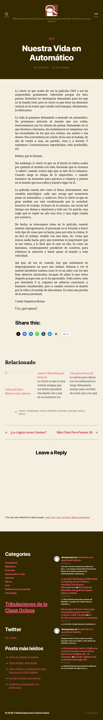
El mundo (10, 570)
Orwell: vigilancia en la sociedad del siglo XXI (78, 658)
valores (22, 414)
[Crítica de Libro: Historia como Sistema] (19, 379)
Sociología (10, 593)
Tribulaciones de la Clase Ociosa (26, 607)
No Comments (62, 67)
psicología (61, 411)
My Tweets (11, 637)
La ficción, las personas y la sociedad (79, 616)
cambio (22, 411)
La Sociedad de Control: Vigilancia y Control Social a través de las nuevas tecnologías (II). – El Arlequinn (79, 652)
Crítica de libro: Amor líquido (23, 663)
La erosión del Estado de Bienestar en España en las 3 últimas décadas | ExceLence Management (79, 583)
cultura (43, 411)
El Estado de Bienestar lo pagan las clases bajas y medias (76, 590)
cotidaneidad (33, 411)
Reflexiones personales (17, 589)
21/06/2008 (43, 67)
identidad (51, 411)
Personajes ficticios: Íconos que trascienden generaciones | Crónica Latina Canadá (77, 612)
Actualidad (11, 562)
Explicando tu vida (15, 574)
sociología (72, 411)
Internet (9, 578)
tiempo (81, 411)
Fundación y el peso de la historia (77, 559)
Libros (8, 581)
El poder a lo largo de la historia (24, 678)
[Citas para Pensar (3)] (84, 385)
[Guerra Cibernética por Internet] (51, 385)
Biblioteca (10, 566)
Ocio (51, 39)
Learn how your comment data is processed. (67, 517)
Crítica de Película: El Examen (23, 657)
